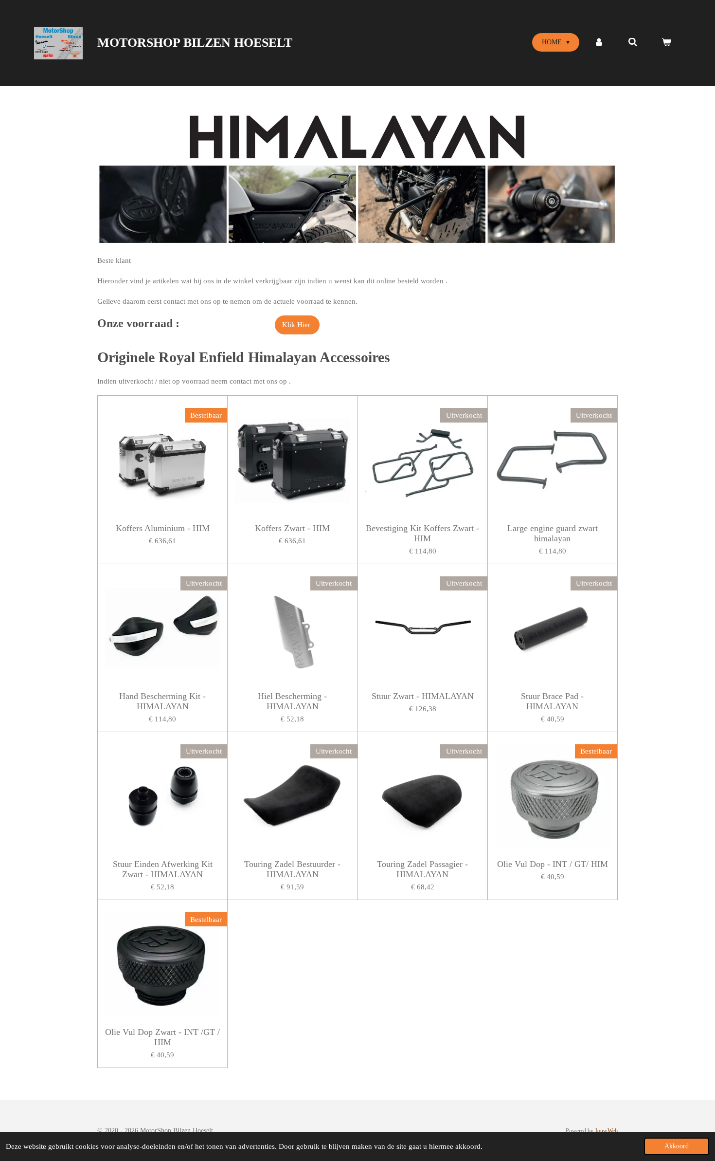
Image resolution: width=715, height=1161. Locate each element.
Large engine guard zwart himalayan (552, 533)
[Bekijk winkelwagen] (666, 42)
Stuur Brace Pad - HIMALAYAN (552, 701)
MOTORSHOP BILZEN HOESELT (194, 43)
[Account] (598, 42)
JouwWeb (606, 1131)
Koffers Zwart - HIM (292, 528)
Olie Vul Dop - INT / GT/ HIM (552, 864)
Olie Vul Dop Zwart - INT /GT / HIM (162, 1037)
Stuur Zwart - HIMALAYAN (423, 696)
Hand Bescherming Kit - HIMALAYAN (162, 701)
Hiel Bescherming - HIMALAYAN (292, 701)
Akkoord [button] (676, 1146)
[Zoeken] (632, 42)
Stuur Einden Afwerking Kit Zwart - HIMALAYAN (163, 869)
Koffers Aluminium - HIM (163, 528)
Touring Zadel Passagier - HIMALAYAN (422, 869)
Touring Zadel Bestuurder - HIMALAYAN (292, 869)
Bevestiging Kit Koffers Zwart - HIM (422, 533)
